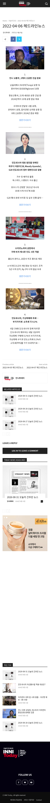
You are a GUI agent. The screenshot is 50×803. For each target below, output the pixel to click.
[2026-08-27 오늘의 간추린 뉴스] (9, 425)
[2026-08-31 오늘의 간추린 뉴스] (9, 399)
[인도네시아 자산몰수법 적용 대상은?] (9, 688)
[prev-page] (4, 434)
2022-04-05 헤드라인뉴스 (13, 367)
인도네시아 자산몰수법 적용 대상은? (32, 684)
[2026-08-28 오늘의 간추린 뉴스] (9, 412)
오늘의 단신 (12, 21)
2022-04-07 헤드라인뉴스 (37, 367)
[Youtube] (31, 782)
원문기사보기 (25, 119)
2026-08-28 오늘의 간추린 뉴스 (30, 408)
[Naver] (24, 782)
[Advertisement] (25, 580)
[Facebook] (13, 39)
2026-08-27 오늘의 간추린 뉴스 (30, 421)
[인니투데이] (9, 378)
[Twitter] (19, 39)
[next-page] (8, 434)
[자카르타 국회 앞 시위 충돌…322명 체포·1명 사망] (9, 700)
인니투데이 (6, 32)
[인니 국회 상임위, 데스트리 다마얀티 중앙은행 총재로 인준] (9, 713)
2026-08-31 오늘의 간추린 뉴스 (30, 395)
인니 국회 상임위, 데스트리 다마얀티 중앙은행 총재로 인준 (32, 711)
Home (5, 21)
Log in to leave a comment (25, 450)
